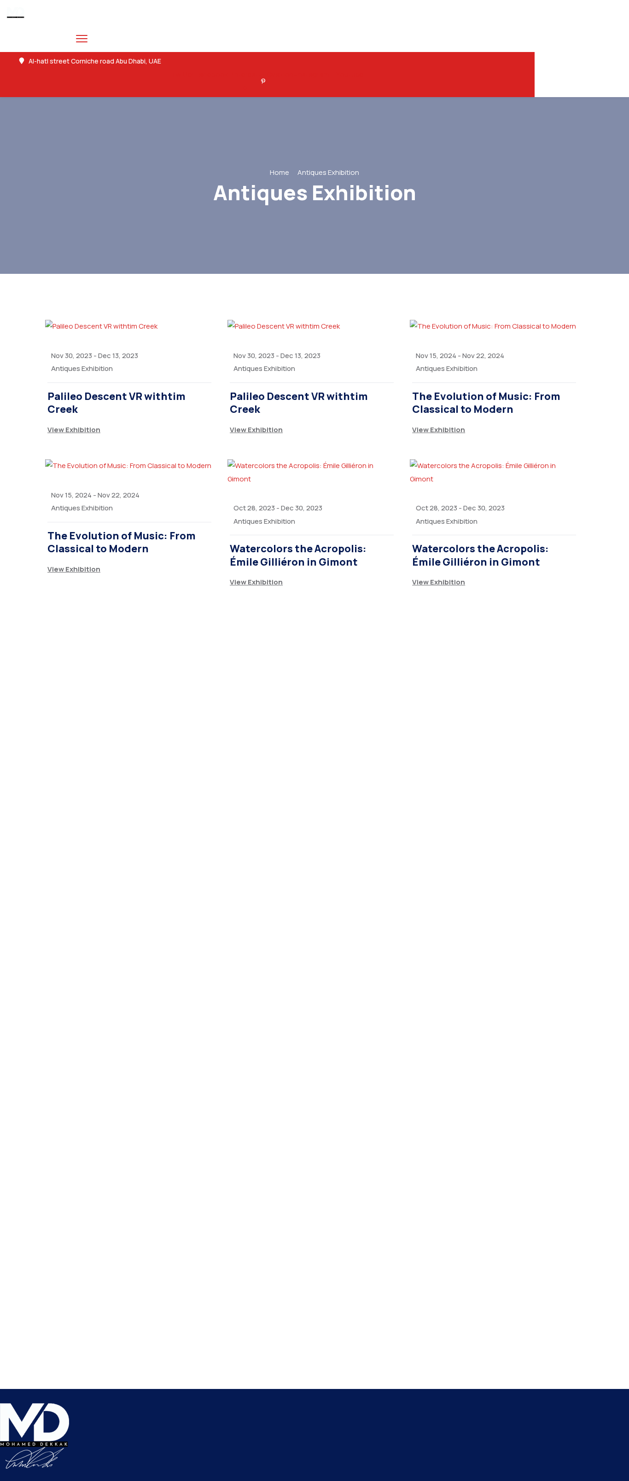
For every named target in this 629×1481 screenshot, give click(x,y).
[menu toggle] (81, 38)
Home (279, 172)
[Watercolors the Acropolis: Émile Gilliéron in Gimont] (311, 472)
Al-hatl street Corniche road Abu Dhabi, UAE (95, 61)
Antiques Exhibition (82, 368)
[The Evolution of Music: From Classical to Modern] (494, 326)
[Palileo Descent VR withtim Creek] (129, 326)
